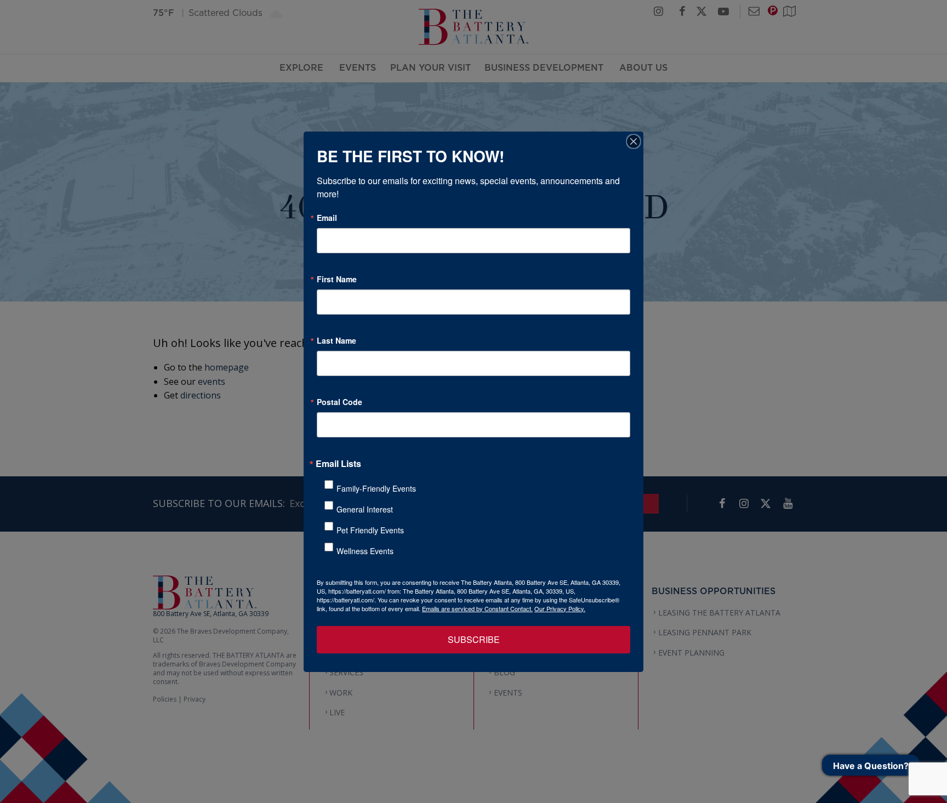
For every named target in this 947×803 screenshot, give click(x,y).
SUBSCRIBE (474, 639)
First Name (337, 279)
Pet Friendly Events (370, 530)
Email (327, 217)
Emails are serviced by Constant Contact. (477, 608)
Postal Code (339, 402)
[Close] (633, 141)
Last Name (336, 340)
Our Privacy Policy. (559, 608)
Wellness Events (364, 550)
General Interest (364, 509)
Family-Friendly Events (376, 488)
